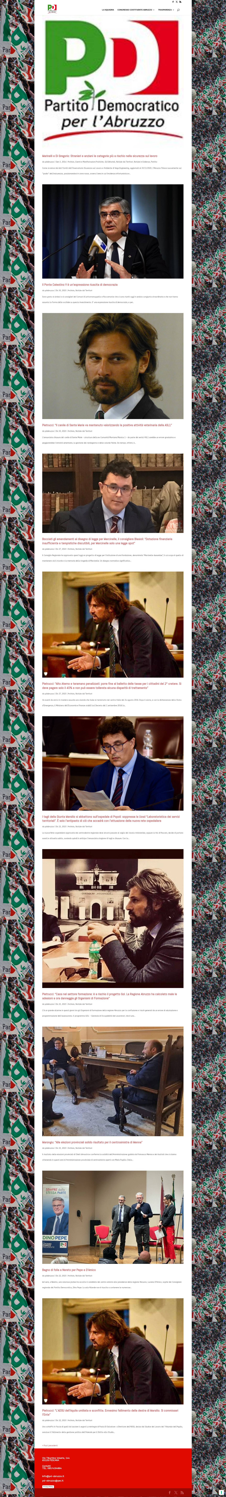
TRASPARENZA (165, 10)
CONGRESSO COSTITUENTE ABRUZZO (134, 10)
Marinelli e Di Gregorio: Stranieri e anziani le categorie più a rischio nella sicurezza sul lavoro (99, 156)
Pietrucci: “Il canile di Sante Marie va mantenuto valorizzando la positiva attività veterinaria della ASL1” (107, 425)
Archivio (71, 162)
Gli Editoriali (110, 162)
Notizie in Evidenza (142, 162)
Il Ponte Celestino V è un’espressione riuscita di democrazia (80, 285)
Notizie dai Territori (124, 162)
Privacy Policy (48, 1487)
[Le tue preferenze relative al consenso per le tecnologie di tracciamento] (221, 1492)
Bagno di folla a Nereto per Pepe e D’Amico (69, 1270)
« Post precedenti (50, 1446)
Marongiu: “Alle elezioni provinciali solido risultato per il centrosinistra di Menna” (92, 1142)
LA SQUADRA (108, 10)
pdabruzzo (49, 162)
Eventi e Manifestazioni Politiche (89, 162)
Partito (154, 162)
